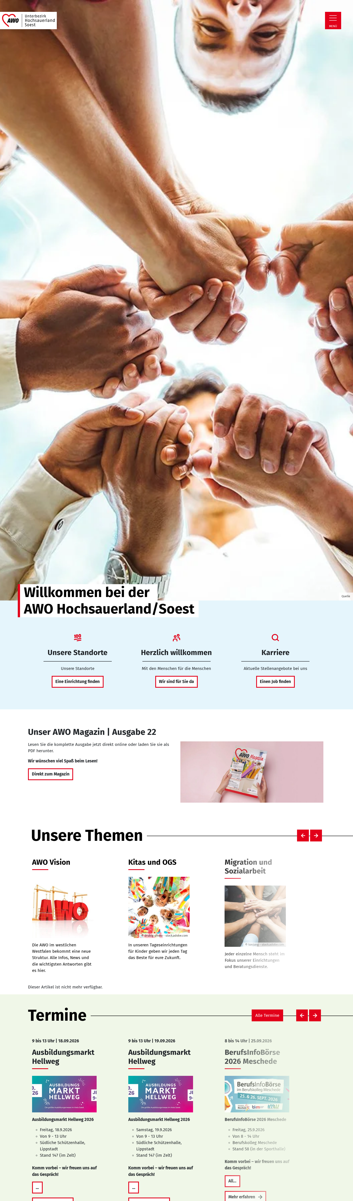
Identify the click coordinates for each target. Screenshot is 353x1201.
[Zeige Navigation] (333, 18)
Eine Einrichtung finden (77, 681)
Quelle (346, 596)
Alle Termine (267, 1015)
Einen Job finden (275, 681)
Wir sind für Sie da (176, 681)
